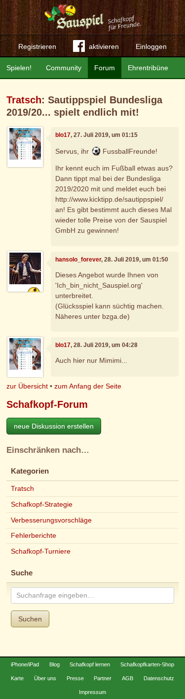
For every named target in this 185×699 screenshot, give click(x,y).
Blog (54, 664)
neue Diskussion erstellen (54, 426)
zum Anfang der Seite (87, 386)
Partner (102, 678)
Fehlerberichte (33, 535)
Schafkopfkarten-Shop (147, 664)
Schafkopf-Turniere (41, 551)
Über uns (45, 678)
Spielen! (19, 68)
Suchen (30, 619)
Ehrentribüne (148, 68)
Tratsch (23, 99)
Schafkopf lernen (90, 664)
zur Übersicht (27, 386)
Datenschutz (159, 678)
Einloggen (151, 46)
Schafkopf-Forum (47, 404)
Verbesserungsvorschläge (51, 520)
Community (63, 68)
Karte (17, 678)
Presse (75, 678)
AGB (127, 678)
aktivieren (104, 46)
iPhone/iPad (25, 664)
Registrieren (37, 46)
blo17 (63, 134)
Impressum (92, 692)
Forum (104, 68)
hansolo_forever (78, 259)
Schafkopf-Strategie (42, 504)
